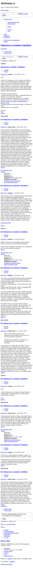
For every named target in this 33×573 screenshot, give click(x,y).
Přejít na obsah (5, 10)
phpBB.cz (12, 561)
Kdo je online (5, 541)
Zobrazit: (4, 514)
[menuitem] (13, 22)
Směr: (12, 515)
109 (12, 176)
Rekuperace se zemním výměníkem (16, 45)
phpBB (10, 558)
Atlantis (3, 171)
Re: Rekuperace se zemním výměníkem (14, 119)
